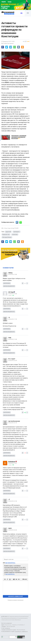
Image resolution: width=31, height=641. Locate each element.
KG (21, 13)
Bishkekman (11, 461)
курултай (8, 231)
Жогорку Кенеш (6, 237)
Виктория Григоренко (7, 43)
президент (16, 231)
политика (14, 234)
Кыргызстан (5, 234)
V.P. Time (10, 292)
